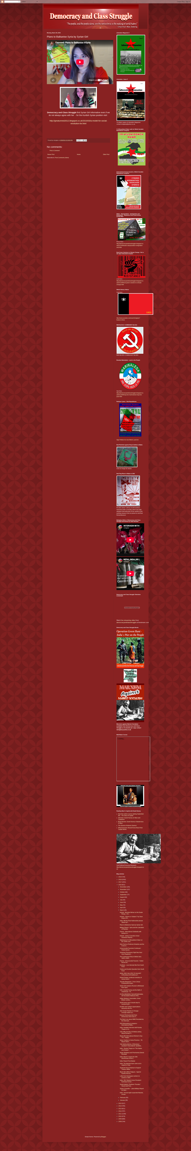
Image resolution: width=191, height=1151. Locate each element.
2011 (120, 1114)
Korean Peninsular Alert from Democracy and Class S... (128, 1015)
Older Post (106, 154)
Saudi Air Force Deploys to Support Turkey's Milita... (130, 1068)
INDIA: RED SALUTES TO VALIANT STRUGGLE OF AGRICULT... (130, 974)
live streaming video (128, 620)
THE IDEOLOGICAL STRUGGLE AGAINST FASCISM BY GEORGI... (131, 1045)
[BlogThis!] (79, 140)
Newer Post (50, 154)
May (121, 905)
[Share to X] (81, 140)
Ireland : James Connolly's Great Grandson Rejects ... (129, 936)
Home (79, 154)
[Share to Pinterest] (86, 140)
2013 (120, 1108)
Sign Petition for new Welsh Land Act (127, 440)
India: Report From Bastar (127, 1061)
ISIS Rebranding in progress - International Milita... (129, 1024)
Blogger (103, 1137)
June (121, 902)
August (122, 897)
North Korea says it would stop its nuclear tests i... (130, 1003)
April (121, 907)
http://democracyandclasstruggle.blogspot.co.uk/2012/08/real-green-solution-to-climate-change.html (130, 282)
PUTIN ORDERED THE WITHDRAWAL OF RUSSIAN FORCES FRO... (131, 995)
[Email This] (77, 140)
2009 (120, 1119)
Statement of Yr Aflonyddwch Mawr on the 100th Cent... (131, 940)
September (123, 894)
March (122, 910)
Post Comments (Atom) (62, 157)
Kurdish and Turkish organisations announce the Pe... (130, 1007)
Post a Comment (55, 150)
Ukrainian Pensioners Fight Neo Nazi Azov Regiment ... (131, 953)
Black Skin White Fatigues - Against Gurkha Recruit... (130, 1072)
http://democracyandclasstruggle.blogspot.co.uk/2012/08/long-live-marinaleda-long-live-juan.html (130, 394)
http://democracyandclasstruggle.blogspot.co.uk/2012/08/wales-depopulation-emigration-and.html (130, 245)
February (123, 1097)
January (122, 1100)
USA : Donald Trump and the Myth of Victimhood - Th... (131, 990)
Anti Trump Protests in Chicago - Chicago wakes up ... (129, 1011)
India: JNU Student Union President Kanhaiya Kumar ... (130, 1081)
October (122, 892)
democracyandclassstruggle (126, 622)
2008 (120, 1121)
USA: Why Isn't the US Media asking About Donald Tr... (130, 1032)
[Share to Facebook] (84, 140)
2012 (120, 1111)
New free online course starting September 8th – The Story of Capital (131, 814)
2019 (120, 877)
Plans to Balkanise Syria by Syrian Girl (131, 925)
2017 (120, 882)
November (123, 889)
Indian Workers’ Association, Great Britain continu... (130, 999)
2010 (120, 1116)
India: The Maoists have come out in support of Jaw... (130, 1064)
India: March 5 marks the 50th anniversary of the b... (129, 1057)
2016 (120, 884)
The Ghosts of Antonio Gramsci (127, 825)
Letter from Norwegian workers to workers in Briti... (130, 1076)
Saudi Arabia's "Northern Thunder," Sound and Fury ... (130, 1085)
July (121, 900)
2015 (120, 1103)
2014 (120, 1106)
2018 (120, 879)
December (123, 887)
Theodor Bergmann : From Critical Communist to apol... (130, 982)
